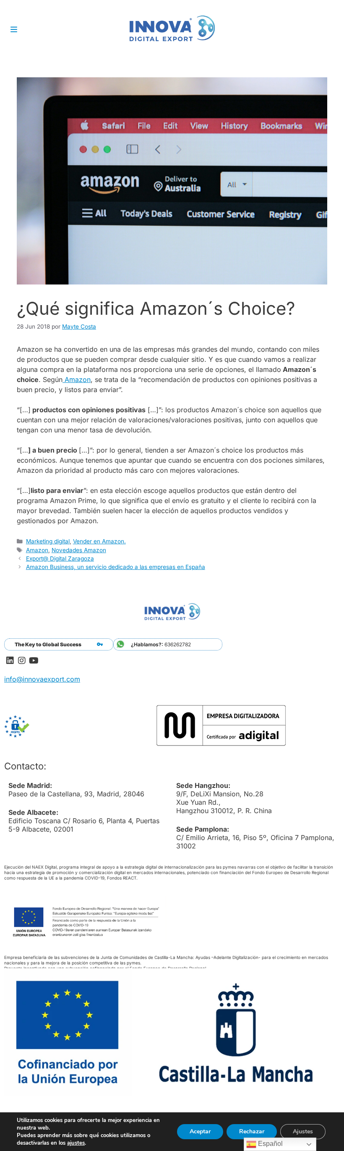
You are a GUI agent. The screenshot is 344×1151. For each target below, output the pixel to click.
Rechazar (251, 1131)
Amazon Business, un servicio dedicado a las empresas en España (115, 567)
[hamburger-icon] (13, 30)
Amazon (77, 379)
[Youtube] (33, 660)
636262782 (161, 644)
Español (269, 1143)
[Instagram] (22, 660)
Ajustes (303, 1131)
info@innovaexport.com (42, 679)
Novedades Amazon (79, 550)
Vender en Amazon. (99, 541)
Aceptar (200, 1131)
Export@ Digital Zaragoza (60, 558)
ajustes (76, 1143)
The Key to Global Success (48, 644)
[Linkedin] (10, 660)
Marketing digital (48, 541)
